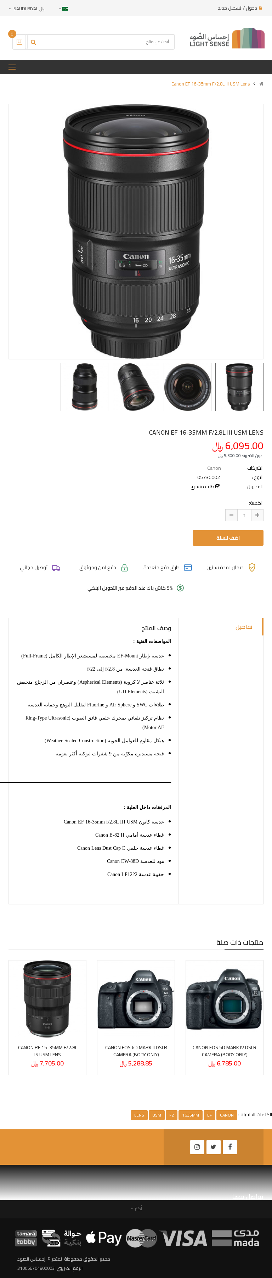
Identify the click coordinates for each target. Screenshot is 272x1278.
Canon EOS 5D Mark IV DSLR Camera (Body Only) (224, 1051)
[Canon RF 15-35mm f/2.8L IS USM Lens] (47, 999)
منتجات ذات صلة (240, 942)
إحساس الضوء (31, 1259)
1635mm (190, 1115)
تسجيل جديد (229, 8)
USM (156, 1115)
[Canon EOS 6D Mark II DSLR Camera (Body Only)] (136, 999)
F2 (171, 1115)
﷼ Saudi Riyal (27, 8)
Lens (139, 1115)
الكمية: (256, 502)
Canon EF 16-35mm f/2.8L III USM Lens (210, 83)
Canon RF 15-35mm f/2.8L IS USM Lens (47, 1051)
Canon (214, 468)
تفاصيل (244, 626)
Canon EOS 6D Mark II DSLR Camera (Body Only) (136, 1051)
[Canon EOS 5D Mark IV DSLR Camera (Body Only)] (224, 999)
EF (209, 1115)
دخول (251, 8)
